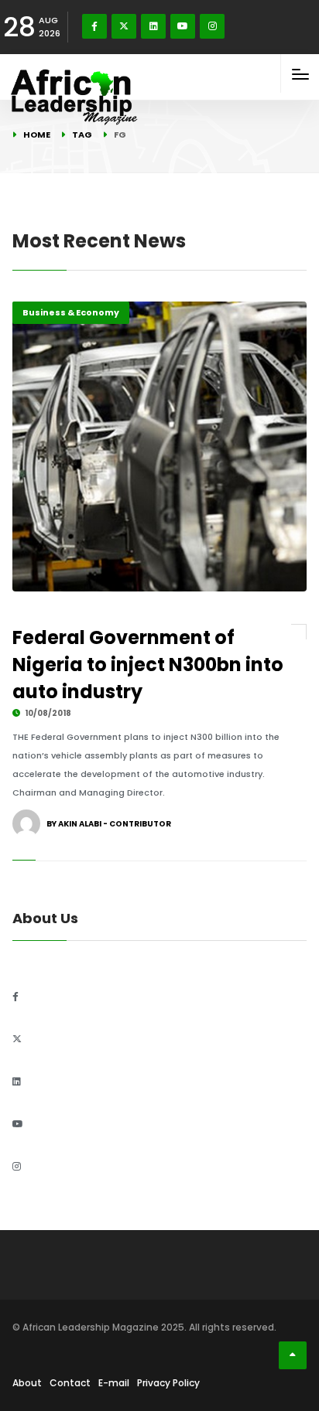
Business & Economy (70, 312)
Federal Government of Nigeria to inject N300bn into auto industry (147, 664)
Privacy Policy (168, 1382)
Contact (70, 1382)
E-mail (113, 1382)
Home (36, 134)
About (27, 1382)
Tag (82, 134)
